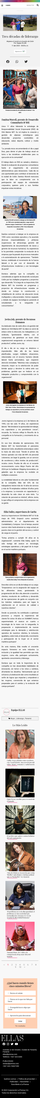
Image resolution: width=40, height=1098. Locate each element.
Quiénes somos (10, 1079)
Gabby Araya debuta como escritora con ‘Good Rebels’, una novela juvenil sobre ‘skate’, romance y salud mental (21, 762)
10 (20, 967)
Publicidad (14, 1082)
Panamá (28, 718)
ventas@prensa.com (11, 1064)
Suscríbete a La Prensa (20, 1084)
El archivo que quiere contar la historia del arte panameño (21, 837)
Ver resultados (20, 1026)
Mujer (12, 718)
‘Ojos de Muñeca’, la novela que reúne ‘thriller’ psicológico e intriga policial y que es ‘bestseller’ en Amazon (21, 875)
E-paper (8, 5)
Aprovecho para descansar (20, 1016)
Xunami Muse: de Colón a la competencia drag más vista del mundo (19, 954)
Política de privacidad (27, 1079)
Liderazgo (20, 718)
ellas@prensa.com (10, 1054)
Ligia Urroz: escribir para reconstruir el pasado (21, 800)
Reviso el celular (16, 993)
